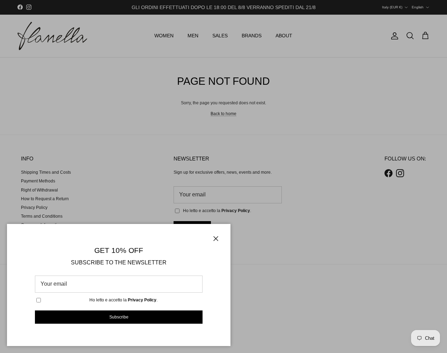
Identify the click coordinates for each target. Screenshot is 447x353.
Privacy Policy (142, 300)
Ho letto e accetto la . (123, 300)
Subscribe (119, 317)
